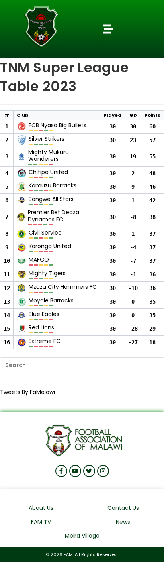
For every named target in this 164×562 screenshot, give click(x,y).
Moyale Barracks (51, 300)
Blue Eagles (44, 314)
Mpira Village (82, 536)
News (123, 522)
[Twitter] (89, 471)
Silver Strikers (46, 139)
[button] (107, 29)
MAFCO (39, 260)
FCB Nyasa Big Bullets (57, 125)
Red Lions (41, 327)
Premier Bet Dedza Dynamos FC (53, 216)
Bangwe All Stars (51, 199)
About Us (41, 508)
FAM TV (41, 522)
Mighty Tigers (47, 273)
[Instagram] (103, 471)
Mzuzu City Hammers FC (63, 287)
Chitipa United (48, 172)
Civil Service (45, 233)
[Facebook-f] (61, 471)
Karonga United (50, 246)
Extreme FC (45, 341)
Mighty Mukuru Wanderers (48, 156)
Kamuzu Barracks (52, 185)
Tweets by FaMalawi (27, 392)
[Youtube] (75, 471)
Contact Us (123, 508)
